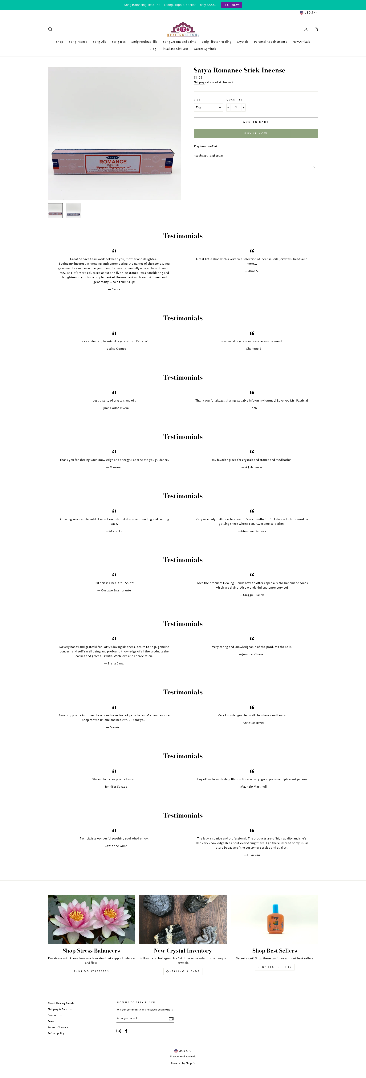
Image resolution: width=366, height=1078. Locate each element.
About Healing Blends (61, 1003)
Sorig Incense (78, 42)
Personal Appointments (270, 42)
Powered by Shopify (183, 1063)
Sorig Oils (99, 42)
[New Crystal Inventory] (183, 919)
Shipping (199, 82)
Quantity (234, 99)
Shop (59, 42)
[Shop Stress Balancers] (91, 919)
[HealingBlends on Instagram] (118, 1031)
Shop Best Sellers (275, 967)
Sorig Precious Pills (144, 42)
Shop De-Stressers (91, 971)
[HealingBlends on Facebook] (126, 1031)
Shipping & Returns (60, 1009)
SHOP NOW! (232, 4)
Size (197, 99)
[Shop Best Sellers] (274, 919)
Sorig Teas (119, 42)
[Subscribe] (171, 1019)
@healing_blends (183, 971)
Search (52, 1021)
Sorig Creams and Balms (179, 42)
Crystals (242, 42)
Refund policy (56, 1033)
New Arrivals (301, 42)
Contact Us (55, 1015)
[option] (114, 133)
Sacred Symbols (205, 49)
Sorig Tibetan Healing (216, 42)
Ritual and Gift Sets (175, 49)
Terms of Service (58, 1027)
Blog (153, 49)
